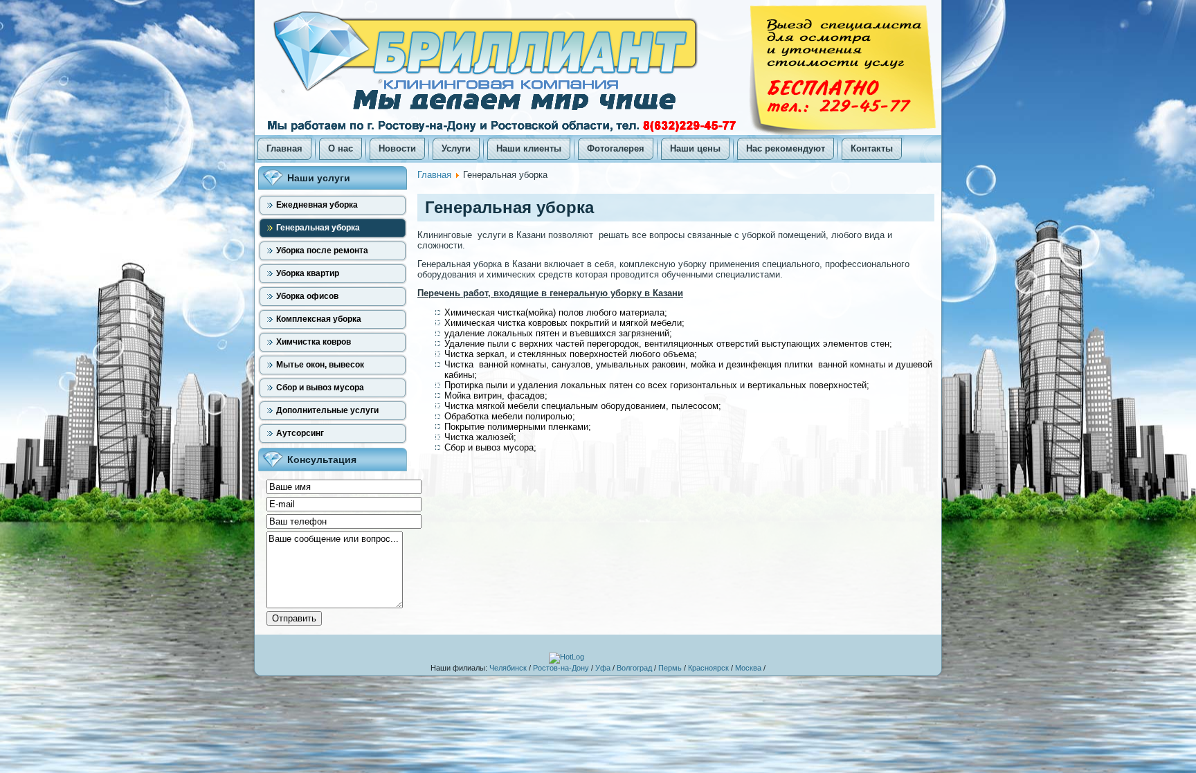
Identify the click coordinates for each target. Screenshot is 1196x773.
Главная (434, 175)
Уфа (602, 668)
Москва (748, 668)
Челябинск (508, 668)
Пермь (670, 668)
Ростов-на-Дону (561, 668)
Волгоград (634, 668)
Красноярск (708, 668)
